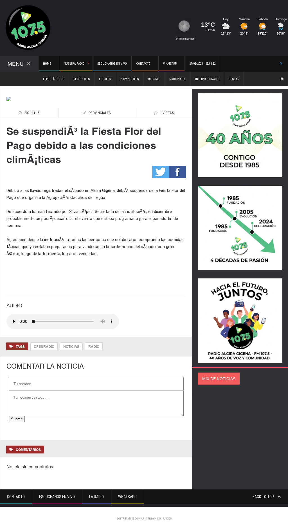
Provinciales (129, 79)
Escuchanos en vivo (112, 63)
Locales (105, 79)
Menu (16, 64)
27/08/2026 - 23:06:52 (202, 63)
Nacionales (177, 79)
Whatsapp (127, 496)
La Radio (96, 496)
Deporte (154, 79)
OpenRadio (44, 346)
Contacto (16, 496)
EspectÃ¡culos (53, 79)
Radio (93, 346)
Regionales (81, 79)
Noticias (71, 346)
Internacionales (207, 79)
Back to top (264, 496)
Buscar (234, 79)
